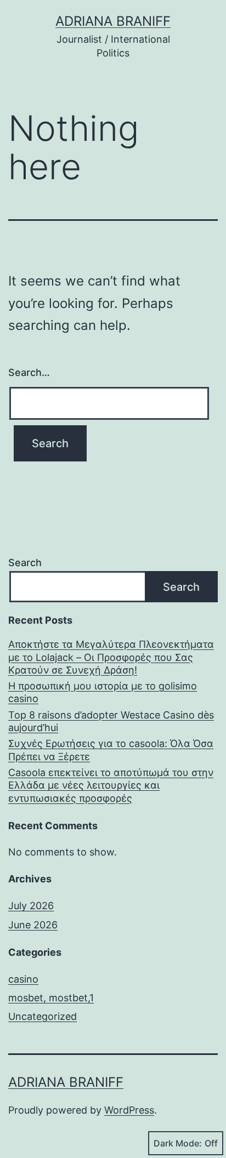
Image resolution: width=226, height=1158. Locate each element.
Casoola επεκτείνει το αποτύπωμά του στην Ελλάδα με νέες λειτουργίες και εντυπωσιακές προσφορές (110, 785)
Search (25, 562)
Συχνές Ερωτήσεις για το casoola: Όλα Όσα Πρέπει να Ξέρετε (110, 750)
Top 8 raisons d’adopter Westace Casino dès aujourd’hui (111, 721)
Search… (29, 372)
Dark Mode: (178, 1143)
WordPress (129, 1110)
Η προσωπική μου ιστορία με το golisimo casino (102, 692)
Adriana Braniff (113, 21)
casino (23, 979)
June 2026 (33, 925)
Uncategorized (42, 1016)
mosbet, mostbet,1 (51, 997)
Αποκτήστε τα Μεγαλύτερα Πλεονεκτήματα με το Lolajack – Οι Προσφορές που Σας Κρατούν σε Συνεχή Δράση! (111, 657)
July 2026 (31, 905)
